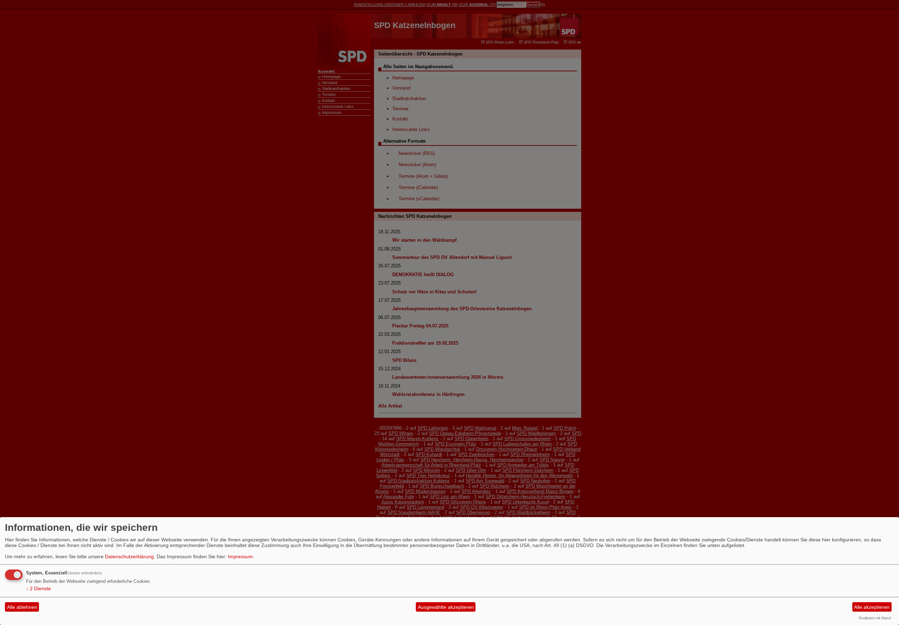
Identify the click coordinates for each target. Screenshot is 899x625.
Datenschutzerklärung (129, 556)
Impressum (240, 556)
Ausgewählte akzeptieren (446, 607)
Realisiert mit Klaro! (875, 618)
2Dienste (38, 588)
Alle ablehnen (22, 607)
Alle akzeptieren (872, 607)
